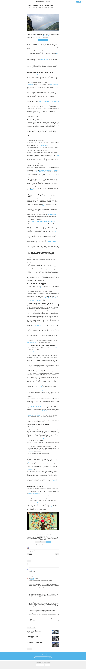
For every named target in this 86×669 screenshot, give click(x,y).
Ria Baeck (30, 569)
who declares (55, 347)
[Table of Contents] (1, 334)
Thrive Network (31, 300)
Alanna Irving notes (43, 262)
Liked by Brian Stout (32, 570)
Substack (38, 667)
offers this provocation (35, 336)
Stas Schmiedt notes (48, 163)
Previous (30, 554)
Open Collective (39, 300)
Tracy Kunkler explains (51, 214)
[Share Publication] (75, 2)
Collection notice (48, 662)
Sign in (83, 1)
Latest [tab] (30, 627)
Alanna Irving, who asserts (38, 351)
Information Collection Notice (43, 544)
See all (28, 648)
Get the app (47, 664)
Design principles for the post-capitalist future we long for (36, 643)
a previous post (31, 84)
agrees (56, 80)
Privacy (42, 662)
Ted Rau (52, 506)
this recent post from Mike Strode (37, 406)
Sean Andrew (51, 504)
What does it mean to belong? (33, 636)
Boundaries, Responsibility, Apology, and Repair (34, 631)
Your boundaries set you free (33, 630)
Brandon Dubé (35, 74)
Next (56, 554)
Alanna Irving (53, 508)
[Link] (25, 72)
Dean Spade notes (44, 145)
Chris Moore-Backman (36, 502)
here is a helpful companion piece (40, 171)
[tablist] (30, 561)
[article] (43, 632)
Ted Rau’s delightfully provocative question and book (39, 91)
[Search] (73, 2)
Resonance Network (30, 299)
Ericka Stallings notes (44, 287)
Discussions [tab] (33, 627)
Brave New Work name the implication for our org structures (43, 221)
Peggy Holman (31, 578)
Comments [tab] (28, 560)
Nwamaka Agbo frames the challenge (45, 363)
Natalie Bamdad (37, 508)
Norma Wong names (44, 59)
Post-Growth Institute (53, 299)
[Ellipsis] (59, 569)
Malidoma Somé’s (30, 451)
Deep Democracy (35, 468)
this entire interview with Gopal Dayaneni (37, 390)
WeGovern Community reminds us (35, 493)
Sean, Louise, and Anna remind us (51, 444)
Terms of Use (47, 543)
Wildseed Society (48, 297)
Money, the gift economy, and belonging (35, 642)
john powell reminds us (52, 112)
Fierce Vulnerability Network (42, 299)
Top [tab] (27, 627)
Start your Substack (41, 664)
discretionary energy (50, 270)
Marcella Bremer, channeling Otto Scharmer (41, 438)
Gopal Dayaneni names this (37, 325)
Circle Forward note (33, 189)
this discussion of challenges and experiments (46, 410)
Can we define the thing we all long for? (33, 637)
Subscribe (78, 1)
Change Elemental (55, 297)
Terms (45, 662)
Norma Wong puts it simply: (32, 342)
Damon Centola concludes (39, 205)
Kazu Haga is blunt (35, 426)
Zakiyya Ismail (53, 138)
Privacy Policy (50, 544)
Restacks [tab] (32, 560)
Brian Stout (32, 632)
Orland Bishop (39, 386)
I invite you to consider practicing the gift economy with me (46, 36)
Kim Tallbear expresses (36, 498)
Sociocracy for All (42, 170)
